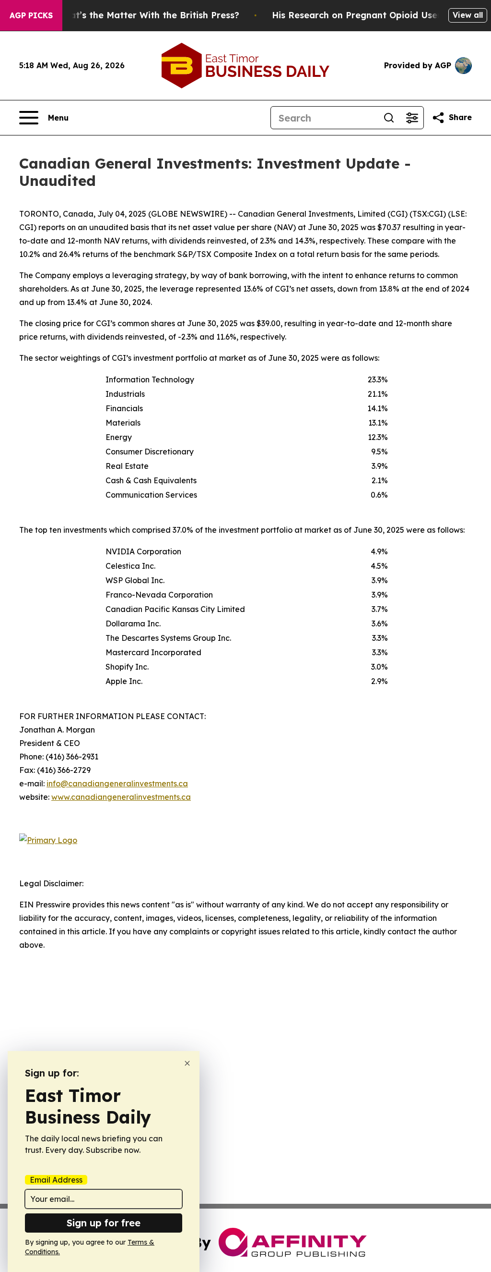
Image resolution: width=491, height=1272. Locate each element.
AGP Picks (31, 15)
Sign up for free (103, 1223)
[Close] (187, 1063)
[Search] (388, 118)
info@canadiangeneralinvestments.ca (117, 783)
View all (468, 15)
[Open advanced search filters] (411, 118)
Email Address (56, 1180)
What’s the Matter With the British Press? (147, 15)
